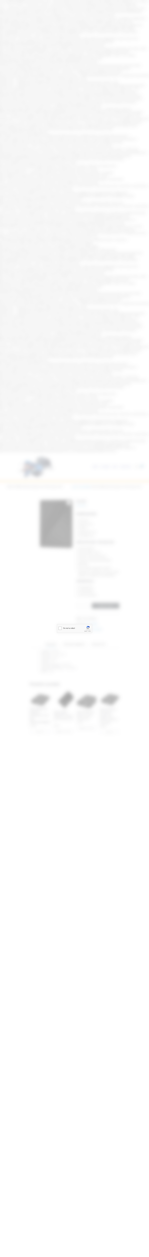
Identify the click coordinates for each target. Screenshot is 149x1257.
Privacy (85, 631)
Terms (89, 631)
